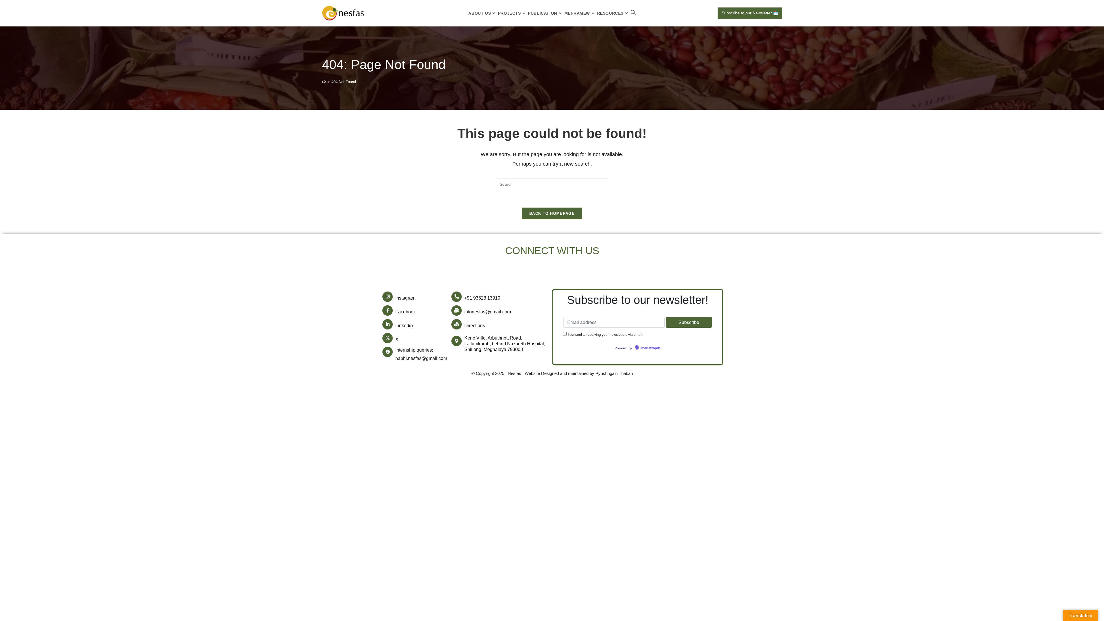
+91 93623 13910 (482, 298)
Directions (474, 325)
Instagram (405, 298)
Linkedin (404, 325)
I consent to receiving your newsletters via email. (605, 334)
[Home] (324, 82)
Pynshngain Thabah (614, 373)
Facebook (405, 311)
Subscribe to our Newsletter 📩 (750, 13)
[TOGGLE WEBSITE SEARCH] (633, 13)
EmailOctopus (650, 348)
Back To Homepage (552, 213)
